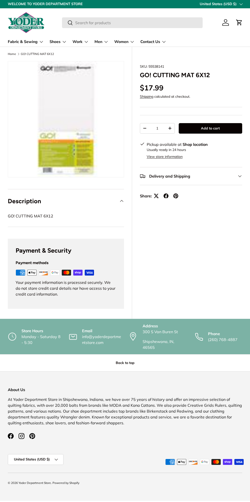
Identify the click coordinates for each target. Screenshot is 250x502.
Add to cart (210, 128)
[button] (239, 22)
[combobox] (132, 22)
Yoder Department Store (35, 483)
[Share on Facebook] (166, 196)
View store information (165, 156)
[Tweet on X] (156, 196)
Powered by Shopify (65, 483)
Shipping (146, 96)
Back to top (125, 363)
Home (12, 54)
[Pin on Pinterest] (176, 196)
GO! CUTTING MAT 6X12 (37, 54)
